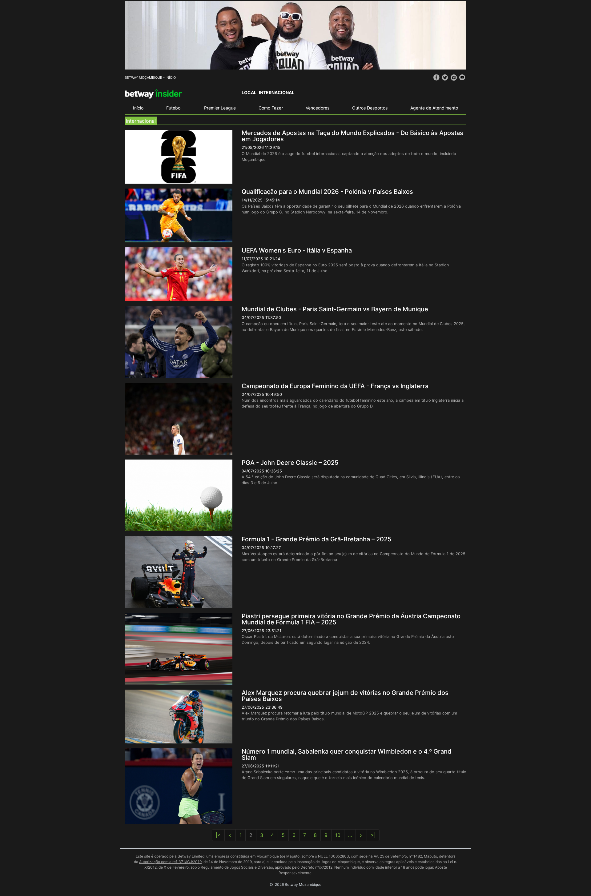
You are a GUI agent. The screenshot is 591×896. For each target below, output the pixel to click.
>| (373, 835)
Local (249, 92)
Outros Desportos (370, 107)
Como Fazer (271, 107)
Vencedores (317, 107)
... (350, 835)
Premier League (220, 107)
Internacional (276, 92)
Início (138, 107)
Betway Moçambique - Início (150, 77)
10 (337, 835)
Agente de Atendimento (434, 107)
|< (218, 835)
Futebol (173, 107)
